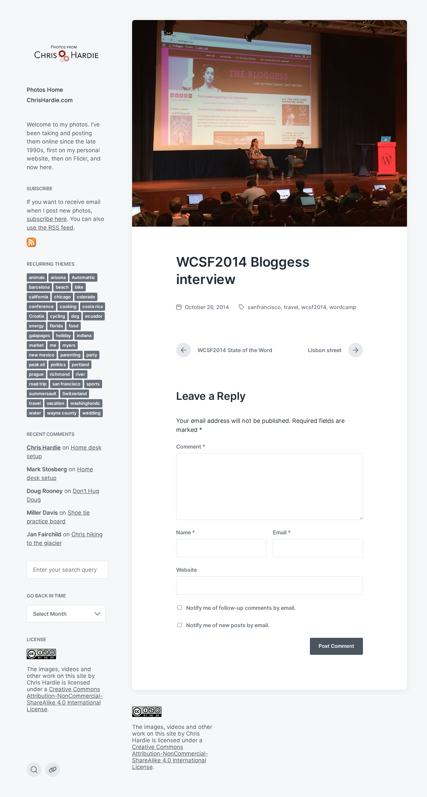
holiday (63, 335)
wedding (91, 413)
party (91, 354)
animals (37, 277)
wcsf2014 (313, 307)
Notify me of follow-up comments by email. (241, 607)
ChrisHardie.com (50, 100)
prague (36, 374)
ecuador (93, 316)
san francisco (66, 383)
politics (58, 364)
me (53, 345)
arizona (58, 277)
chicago (62, 296)
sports (93, 383)
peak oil (37, 364)
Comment (190, 446)
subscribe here (47, 219)
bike (79, 287)
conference (41, 306)
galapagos (39, 335)
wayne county (61, 413)
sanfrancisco (264, 307)
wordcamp (342, 307)
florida (56, 325)
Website (186, 569)
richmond (60, 374)
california (38, 296)
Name (185, 532)
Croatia (36, 316)
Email (282, 532)
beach (62, 287)
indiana (84, 335)
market (36, 345)
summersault (42, 393)
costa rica (92, 306)
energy (36, 325)
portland (80, 364)
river (80, 374)
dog (75, 316)
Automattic (83, 277)
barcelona (39, 287)
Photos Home (45, 89)
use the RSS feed (50, 227)
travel (35, 403)
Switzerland (74, 393)
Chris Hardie (44, 447)
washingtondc (85, 403)
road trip (37, 383)
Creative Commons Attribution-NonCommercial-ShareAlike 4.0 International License (65, 699)
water (35, 413)
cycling (57, 316)
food (73, 325)
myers (68, 345)
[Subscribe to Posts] (66, 242)
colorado (86, 296)
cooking (68, 306)
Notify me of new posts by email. (228, 625)
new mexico (41, 354)
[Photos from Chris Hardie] (66, 53)
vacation (55, 403)
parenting (70, 354)
